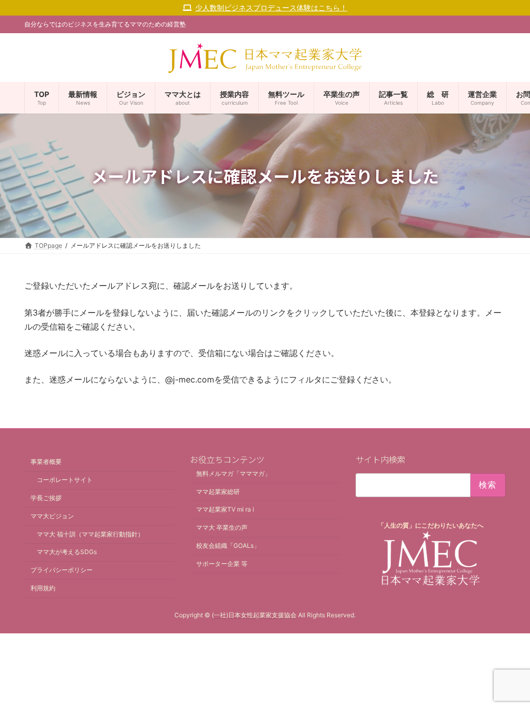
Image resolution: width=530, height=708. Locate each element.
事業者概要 (46, 462)
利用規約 (43, 588)
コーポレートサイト (65, 480)
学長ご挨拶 (46, 498)
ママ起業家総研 (218, 491)
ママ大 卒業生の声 (221, 528)
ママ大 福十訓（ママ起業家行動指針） (90, 534)
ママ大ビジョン (52, 516)
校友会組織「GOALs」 (228, 545)
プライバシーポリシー (62, 570)
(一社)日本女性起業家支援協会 (254, 615)
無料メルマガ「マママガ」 (233, 473)
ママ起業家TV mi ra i (225, 510)
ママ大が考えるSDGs (67, 552)
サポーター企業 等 (221, 564)
